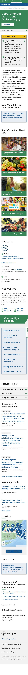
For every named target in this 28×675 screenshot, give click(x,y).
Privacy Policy (5, 648)
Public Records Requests (9, 652)
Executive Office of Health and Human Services (15, 8)
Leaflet (17, 545)
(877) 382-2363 (17, 269)
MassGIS (24, 545)
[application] (14, 533)
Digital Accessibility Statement (11, 644)
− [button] (3, 544)
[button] (8, 526)
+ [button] (3, 542)
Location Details (14, 551)
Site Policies (16, 648)
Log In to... (7, 25)
